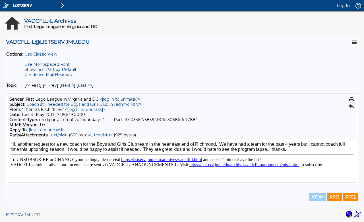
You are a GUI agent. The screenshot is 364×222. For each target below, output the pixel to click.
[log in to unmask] (120, 99)
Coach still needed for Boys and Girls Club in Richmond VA (83, 104)
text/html (103, 135)
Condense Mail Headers (48, 74)
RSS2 (350, 197)
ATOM (317, 197)
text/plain (58, 135)
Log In (343, 5)
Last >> (85, 85)
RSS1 (335, 197)
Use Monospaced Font (47, 64)
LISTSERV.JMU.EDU (23, 214)
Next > (67, 85)
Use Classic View (40, 54)
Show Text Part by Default (50, 69)
